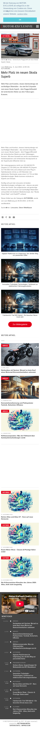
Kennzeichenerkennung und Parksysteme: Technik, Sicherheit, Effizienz (25, 636)
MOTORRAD (5, 492)
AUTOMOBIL (6, 36)
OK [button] (20, 20)
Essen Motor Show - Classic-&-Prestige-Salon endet (24, 693)
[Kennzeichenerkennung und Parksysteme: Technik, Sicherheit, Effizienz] (20, 387)
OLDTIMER (5, 525)
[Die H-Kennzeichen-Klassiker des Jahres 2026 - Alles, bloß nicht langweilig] (20, 566)
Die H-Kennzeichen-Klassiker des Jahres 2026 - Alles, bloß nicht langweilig (25, 711)
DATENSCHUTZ (15, 725)
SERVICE (5, 345)
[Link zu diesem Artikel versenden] (13, 217)
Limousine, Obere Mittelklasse (21, 207)
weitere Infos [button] (22, 14)
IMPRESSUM (25, 725)
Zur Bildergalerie (20, 324)
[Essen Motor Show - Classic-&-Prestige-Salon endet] (20, 534)
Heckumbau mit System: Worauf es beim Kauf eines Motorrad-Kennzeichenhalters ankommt (25, 625)
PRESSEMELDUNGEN (19, 662)
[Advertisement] (20, 120)
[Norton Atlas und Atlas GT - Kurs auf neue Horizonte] (20, 501)
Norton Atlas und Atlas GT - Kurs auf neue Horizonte (24, 685)
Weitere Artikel (8, 335)
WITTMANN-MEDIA (23, 723)
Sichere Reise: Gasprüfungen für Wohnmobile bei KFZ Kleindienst (25, 666)
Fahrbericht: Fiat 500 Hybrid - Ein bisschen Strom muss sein (25, 702)
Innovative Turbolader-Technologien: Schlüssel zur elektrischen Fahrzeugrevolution (25, 675)
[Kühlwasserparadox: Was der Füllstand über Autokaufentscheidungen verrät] (20, 420)
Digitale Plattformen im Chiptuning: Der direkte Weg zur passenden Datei (24, 657)
